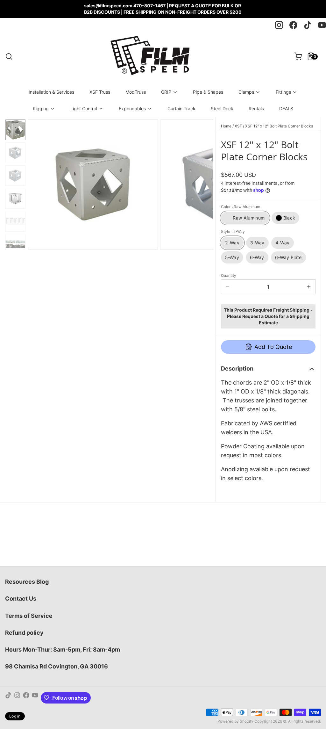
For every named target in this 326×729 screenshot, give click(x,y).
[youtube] (322, 25)
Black (289, 217)
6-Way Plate (288, 257)
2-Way (232, 242)
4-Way (282, 242)
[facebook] (293, 25)
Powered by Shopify (235, 721)
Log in (15, 716)
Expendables (132, 108)
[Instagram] (17, 698)
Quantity (228, 275)
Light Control (83, 108)
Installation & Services (51, 92)
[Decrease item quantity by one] (227, 287)
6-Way (257, 257)
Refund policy (24, 632)
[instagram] (279, 25)
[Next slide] (203, 183)
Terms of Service (29, 615)
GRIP (166, 92)
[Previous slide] (38, 183)
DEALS (286, 108)
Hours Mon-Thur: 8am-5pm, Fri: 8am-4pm (62, 649)
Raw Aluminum (249, 217)
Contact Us (20, 598)
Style (233, 231)
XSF (238, 126)
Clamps (246, 92)
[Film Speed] (149, 56)
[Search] (9, 56)
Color (240, 206)
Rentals (256, 108)
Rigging (41, 108)
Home (226, 126)
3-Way (257, 242)
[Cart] (295, 56)
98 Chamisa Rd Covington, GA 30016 (56, 666)
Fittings (283, 92)
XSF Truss (99, 92)
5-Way (232, 257)
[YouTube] (35, 698)
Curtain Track (181, 108)
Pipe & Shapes (208, 92)
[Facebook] (26, 698)
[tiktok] (308, 25)
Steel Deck (222, 108)
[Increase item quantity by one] (308, 287)
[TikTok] (8, 698)
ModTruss (135, 92)
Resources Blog (27, 581)
